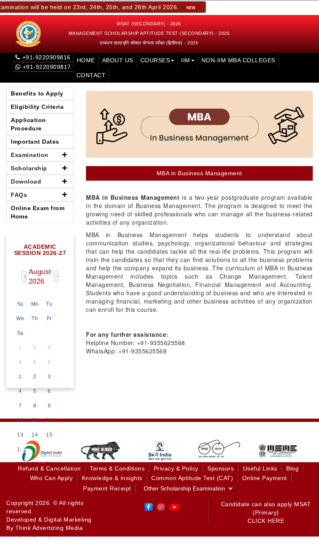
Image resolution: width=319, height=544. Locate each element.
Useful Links (260, 468)
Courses (155, 60)
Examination (30, 155)
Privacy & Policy (176, 468)
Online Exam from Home (37, 212)
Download (26, 181)
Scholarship (29, 168)
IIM (185, 60)
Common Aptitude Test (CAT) (192, 478)
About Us (117, 60)
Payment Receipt (107, 488)
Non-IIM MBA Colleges (238, 60)
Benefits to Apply (37, 93)
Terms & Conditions (117, 468)
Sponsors (220, 468)
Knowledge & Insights (112, 478)
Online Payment (264, 478)
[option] (42, 451)
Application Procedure (28, 124)
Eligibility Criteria (37, 106)
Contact (91, 75)
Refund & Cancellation (49, 468)
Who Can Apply (51, 478)
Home (86, 60)
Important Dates (35, 141)
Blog (292, 468)
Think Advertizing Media (49, 527)
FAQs (19, 194)
